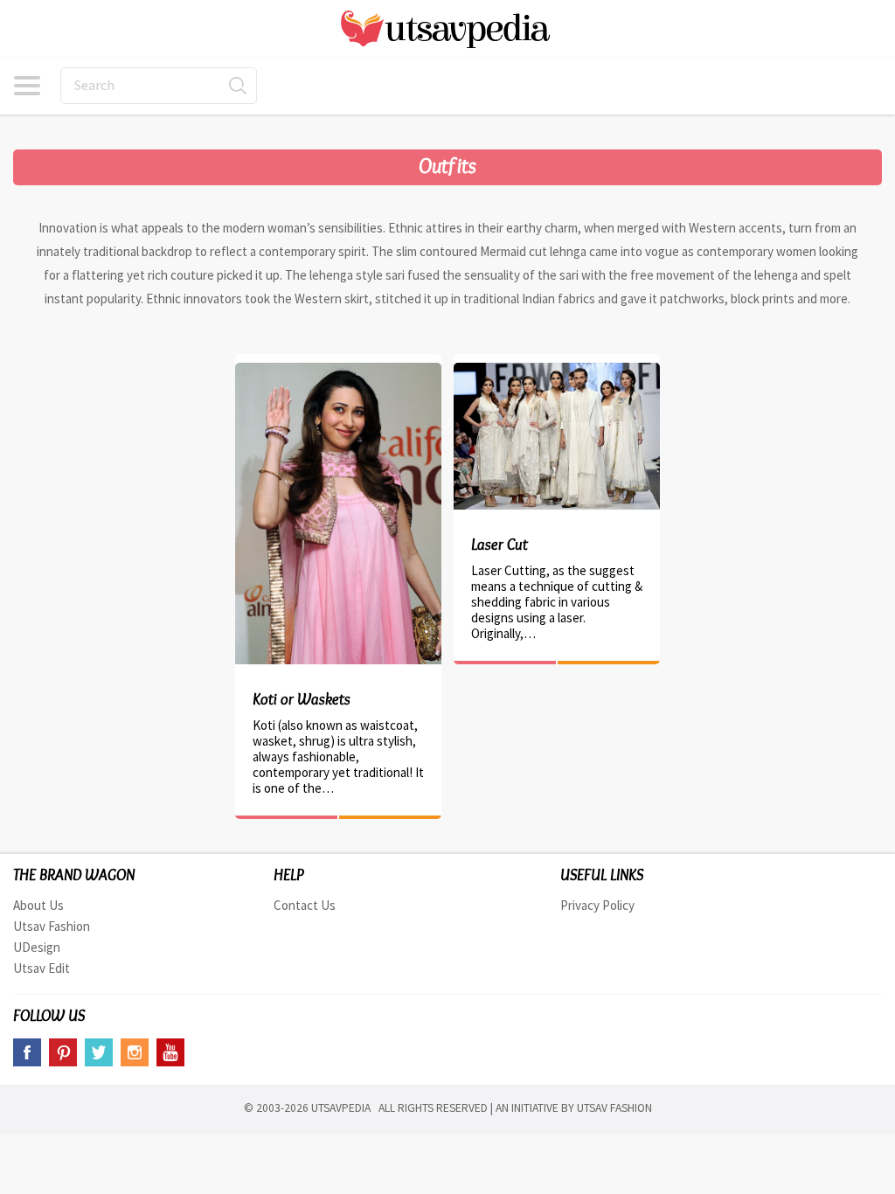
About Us (38, 905)
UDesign (36, 947)
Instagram (135, 1052)
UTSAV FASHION (614, 1107)
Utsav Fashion (51, 926)
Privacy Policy (597, 905)
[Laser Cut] (557, 371)
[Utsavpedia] (447, 28)
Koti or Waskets (301, 699)
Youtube (170, 1052)
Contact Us (305, 905)
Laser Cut (499, 544)
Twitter (99, 1052)
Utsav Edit (41, 968)
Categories (26, 85)
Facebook (27, 1052)
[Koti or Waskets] (338, 371)
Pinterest (63, 1052)
